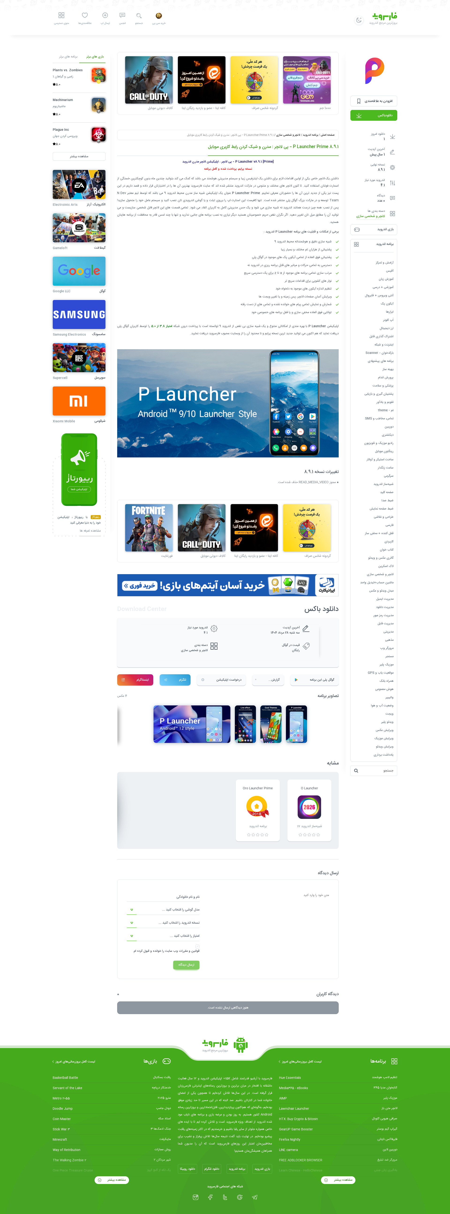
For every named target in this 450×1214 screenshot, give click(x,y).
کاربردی (389, 541)
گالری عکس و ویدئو (381, 558)
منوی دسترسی (61, 23)
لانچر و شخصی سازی (370, 216)
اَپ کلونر (388, 320)
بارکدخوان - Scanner (379, 353)
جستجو (139, 23)
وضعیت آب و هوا (382, 705)
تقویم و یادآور (385, 402)
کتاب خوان (387, 549)
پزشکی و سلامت (383, 385)
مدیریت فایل (386, 623)
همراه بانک (386, 681)
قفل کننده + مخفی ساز (379, 533)
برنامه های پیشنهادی (381, 361)
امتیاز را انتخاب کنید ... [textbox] (184, 936)
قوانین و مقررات (189, 951)
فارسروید (214, 333)
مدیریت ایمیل (385, 599)
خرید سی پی (158, 23)
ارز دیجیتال (387, 328)
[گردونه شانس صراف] (254, 80)
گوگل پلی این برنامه (322, 679)
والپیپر (390, 697)
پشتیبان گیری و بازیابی (379, 394)
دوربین (389, 426)
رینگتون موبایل (384, 451)
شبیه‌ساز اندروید (384, 484)
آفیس (390, 271)
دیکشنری (388, 435)
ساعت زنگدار (386, 467)
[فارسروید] (225, 1046)
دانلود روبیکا (187, 1169)
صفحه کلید (387, 492)
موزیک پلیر (387, 664)
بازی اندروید (262, 1169)
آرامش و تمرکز (385, 262)
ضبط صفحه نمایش (382, 508)
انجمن (122, 23)
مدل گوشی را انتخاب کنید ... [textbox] (180, 910)
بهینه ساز (388, 369)
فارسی (390, 525)
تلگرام (182, 679)
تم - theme (386, 410)
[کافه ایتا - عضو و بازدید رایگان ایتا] (201, 80)
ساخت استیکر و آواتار (380, 459)
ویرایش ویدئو (385, 746)
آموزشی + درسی (383, 287)
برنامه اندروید (310, 135)
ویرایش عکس (385, 730)
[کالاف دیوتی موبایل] (149, 80)
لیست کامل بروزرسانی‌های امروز (302, 1061)
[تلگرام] (254, 1197)
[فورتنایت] (149, 528)
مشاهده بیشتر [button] (79, 156)
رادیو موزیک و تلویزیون (379, 443)
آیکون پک (387, 303)
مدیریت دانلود (385, 607)
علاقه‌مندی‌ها (84, 23)
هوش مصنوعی (384, 689)
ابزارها (390, 312)
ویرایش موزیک (384, 738)
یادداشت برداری (384, 754)
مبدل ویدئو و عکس (381, 590)
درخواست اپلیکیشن (228, 679)
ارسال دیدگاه (186, 964)
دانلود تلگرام (211, 1169)
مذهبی (389, 640)
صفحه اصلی (327, 135)
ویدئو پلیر (387, 722)
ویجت (390, 713)
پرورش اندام (386, 377)
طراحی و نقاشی (384, 517)
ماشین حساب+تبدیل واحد (377, 582)
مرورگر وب (387, 648)
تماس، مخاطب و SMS (379, 418)
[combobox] (163, 910)
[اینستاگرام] (195, 1197)
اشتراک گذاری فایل (381, 336)
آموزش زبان (386, 279)
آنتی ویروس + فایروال (379, 295)
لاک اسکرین (386, 566)
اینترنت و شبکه (384, 344)
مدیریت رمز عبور (383, 615)
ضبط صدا (388, 500)
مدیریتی (388, 631)
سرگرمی (389, 476)
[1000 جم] (307, 80)
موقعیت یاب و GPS (381, 672)
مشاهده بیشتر (342, 1180)
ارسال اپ (105, 23)
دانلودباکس (385, 115)
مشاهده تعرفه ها (90, 531)
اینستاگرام (143, 679)
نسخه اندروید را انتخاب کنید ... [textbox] (179, 923)
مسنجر (390, 656)
